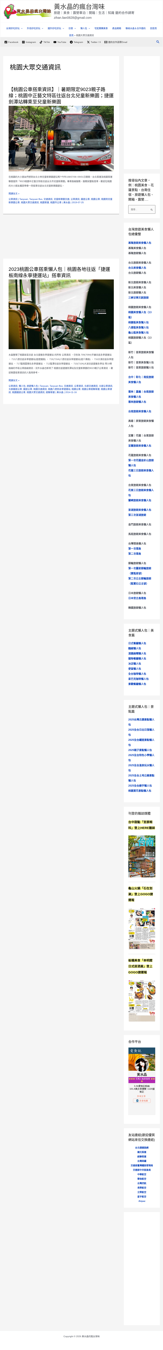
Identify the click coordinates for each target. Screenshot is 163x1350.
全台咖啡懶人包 (137, 673)
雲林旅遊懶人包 (137, 401)
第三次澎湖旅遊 (137, 515)
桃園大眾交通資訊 (30, 202)
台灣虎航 (141, 1183)
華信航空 (141, 1178)
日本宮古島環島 (137, 598)
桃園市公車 (55, 202)
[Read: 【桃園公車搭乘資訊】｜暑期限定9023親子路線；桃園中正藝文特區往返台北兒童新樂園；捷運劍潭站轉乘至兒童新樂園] (61, 138)
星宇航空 (141, 1196)
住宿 (70, 28)
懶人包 (22, 386)
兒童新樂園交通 (61, 199)
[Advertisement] (61, 236)
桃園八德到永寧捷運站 (59, 389)
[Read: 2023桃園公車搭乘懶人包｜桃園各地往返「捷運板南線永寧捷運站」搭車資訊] (61, 314)
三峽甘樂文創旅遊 (138, 297)
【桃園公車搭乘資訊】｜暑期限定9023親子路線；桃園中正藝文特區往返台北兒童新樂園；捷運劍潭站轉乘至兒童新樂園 (61, 95)
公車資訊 (13, 199)
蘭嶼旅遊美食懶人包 (139, 500)
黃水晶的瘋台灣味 (79, 6)
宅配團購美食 (101, 28)
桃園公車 (95, 199)
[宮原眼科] (141, 856)
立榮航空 (141, 1192)
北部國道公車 (15, 389)
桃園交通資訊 (40, 389)
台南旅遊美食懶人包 (139, 411)
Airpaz (141, 1201)
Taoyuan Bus (35, 199)
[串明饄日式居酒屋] (141, 1000)
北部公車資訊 (105, 386)
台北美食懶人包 (137, 267)
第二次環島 (134, 553)
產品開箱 (116, 28)
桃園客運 (44, 202)
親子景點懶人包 (140, 750)
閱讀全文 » (14, 194)
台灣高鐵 (141, 1161)
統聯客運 (50, 392)
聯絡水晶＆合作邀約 (136, 28)
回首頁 (153, 28)
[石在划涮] (141, 928)
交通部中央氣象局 (142, 1170)
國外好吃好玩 (54, 28)
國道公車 (85, 199)
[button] (21, 28)
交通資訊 (48, 199)
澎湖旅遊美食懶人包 (139, 510)
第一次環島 (134, 548)
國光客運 (141, 1152)
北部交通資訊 (91, 386)
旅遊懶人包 (32, 386)
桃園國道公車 (18, 392)
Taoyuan (23, 199)
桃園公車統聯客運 (91, 389)
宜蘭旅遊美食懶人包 (139, 445)
